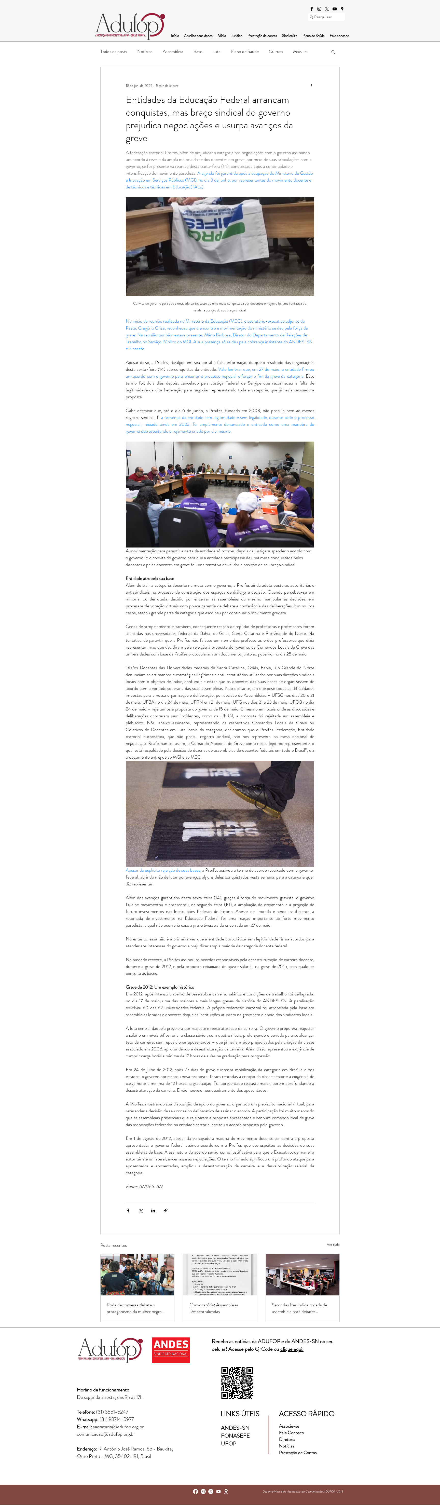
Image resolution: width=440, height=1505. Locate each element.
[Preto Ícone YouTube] (334, 8)
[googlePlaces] (342, 8)
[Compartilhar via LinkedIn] (153, 1210)
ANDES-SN (236, 1428)
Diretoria (287, 1439)
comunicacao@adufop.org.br (106, 1434)
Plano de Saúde (245, 51)
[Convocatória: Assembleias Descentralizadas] (220, 1274)
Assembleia (173, 51)
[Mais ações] (311, 86)
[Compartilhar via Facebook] (128, 1210)
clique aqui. (292, 1349)
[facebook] (311, 8)
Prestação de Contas (298, 1452)
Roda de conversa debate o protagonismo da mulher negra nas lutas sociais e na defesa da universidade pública (134, 1308)
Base (198, 51)
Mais (297, 51)
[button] (333, 52)
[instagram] (319, 8)
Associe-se (289, 1426)
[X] (326, 8)
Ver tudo (333, 1244)
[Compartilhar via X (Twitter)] (140, 1210)
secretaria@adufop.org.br (118, 1426)
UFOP (228, 1443)
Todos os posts (113, 51)
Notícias (145, 51)
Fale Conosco (291, 1432)
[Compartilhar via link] (165, 1210)
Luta (216, 51)
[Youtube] (218, 1491)
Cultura (276, 51)
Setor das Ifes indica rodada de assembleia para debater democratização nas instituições (300, 1308)
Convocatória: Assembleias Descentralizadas (214, 1308)
